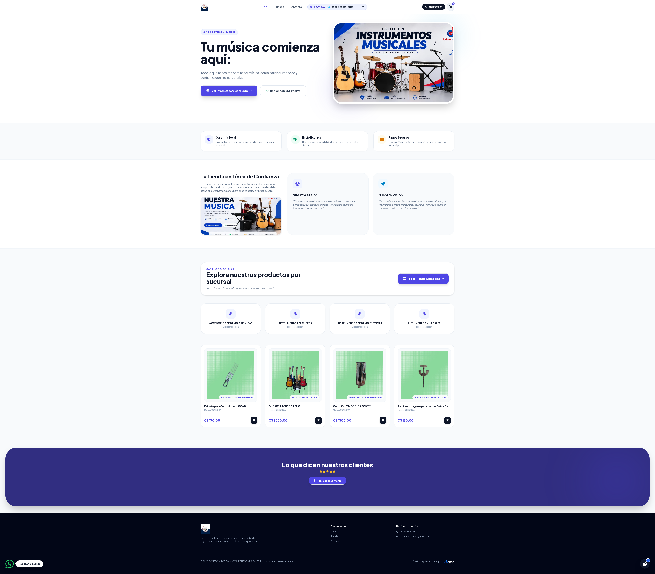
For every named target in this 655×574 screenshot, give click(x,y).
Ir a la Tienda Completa (424, 278)
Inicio (266, 6)
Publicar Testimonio (329, 480)
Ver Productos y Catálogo (230, 91)
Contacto (296, 6)
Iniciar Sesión (435, 6)
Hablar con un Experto (285, 91)
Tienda (280, 6)
